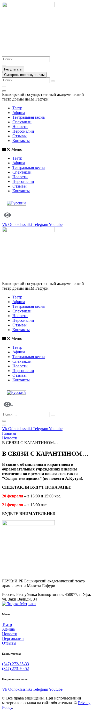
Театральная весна (28, 117)
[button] (46, 149)
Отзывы (19, 136)
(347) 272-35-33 (15, 664)
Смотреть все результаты (24, 75)
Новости (20, 126)
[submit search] (53, 81)
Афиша (18, 112)
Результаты (13, 69)
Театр (17, 108)
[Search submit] (4, 65)
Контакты (21, 140)
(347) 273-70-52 (15, 668)
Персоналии (23, 131)
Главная (9, 433)
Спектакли (22, 122)
